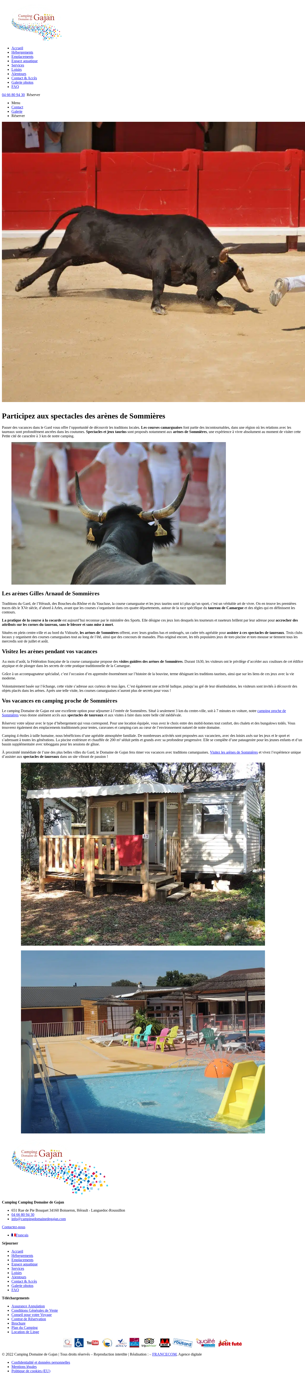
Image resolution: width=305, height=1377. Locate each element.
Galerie (16, 111)
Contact (17, 107)
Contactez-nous (13, 1227)
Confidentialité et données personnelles (40, 1362)
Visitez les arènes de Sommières (234, 752)
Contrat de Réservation (28, 1319)
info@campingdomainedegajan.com (38, 1219)
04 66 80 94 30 (13, 95)
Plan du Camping (24, 1328)
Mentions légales (24, 1367)
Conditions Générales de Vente (34, 1310)
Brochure (18, 1323)
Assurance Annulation (28, 1306)
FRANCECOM (164, 1354)
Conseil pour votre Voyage (31, 1315)
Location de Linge (25, 1332)
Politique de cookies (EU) (30, 1371)
